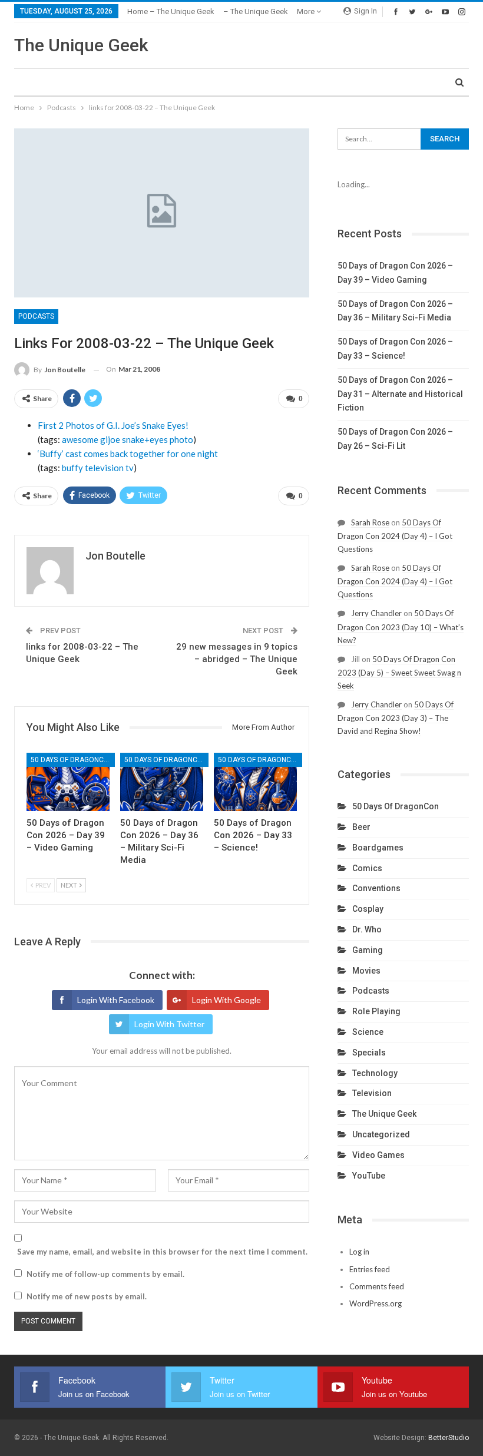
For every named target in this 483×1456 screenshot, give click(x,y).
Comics (367, 868)
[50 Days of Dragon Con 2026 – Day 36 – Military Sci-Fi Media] (161, 782)
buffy (72, 467)
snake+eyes (145, 439)
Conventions (376, 888)
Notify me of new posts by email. (87, 1296)
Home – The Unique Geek (170, 11)
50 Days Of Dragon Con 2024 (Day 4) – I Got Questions (395, 536)
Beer (361, 827)
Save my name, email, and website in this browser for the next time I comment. (162, 1251)
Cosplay (367, 909)
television (104, 467)
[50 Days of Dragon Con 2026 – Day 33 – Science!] (255, 782)
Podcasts (36, 316)
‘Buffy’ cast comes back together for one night (128, 453)
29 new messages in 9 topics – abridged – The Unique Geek (236, 659)
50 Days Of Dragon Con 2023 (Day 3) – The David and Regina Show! (396, 718)
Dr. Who (367, 929)
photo (181, 439)
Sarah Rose (370, 522)
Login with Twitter (169, 1024)
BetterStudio (448, 1438)
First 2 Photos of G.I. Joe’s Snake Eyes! (113, 425)
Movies (366, 970)
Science (367, 1032)
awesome (80, 439)
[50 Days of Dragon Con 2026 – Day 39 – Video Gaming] (68, 782)
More (306, 11)
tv (129, 467)
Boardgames (377, 847)
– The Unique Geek (255, 11)
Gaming (367, 950)
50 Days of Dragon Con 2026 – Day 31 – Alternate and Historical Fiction (400, 394)
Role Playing (376, 1011)
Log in (359, 1251)
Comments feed (376, 1286)
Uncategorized (381, 1134)
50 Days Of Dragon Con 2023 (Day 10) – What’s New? (401, 626)
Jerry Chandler (376, 613)
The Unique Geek (81, 45)
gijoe (110, 439)
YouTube (368, 1175)
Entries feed (369, 1269)
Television (372, 1093)
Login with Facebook (115, 1000)
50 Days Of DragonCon (72, 760)
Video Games (378, 1155)
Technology (375, 1073)
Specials (369, 1052)
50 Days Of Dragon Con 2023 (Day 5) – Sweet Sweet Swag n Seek (399, 672)
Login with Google (226, 1000)
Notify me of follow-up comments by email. (105, 1274)
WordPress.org (375, 1303)
